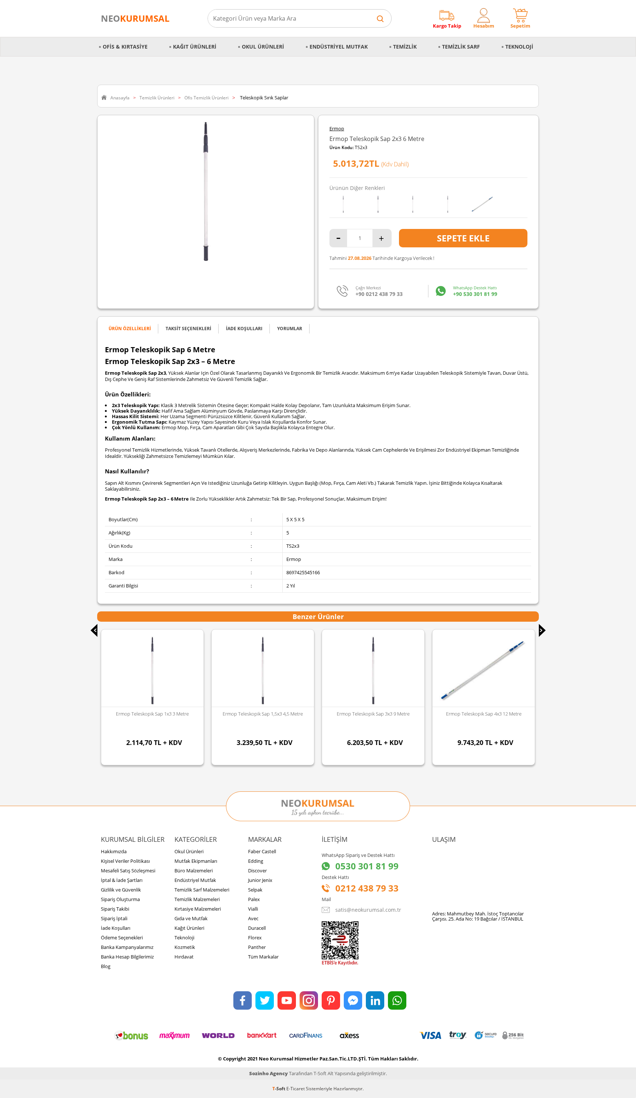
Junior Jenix (260, 880)
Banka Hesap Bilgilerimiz (127, 957)
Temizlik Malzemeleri (197, 899)
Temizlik (405, 46)
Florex (255, 937)
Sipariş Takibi (115, 909)
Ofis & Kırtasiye (125, 46)
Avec (253, 918)
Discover (257, 870)
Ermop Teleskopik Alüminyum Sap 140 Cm (152, 717)
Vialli (253, 909)
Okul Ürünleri (263, 46)
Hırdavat (184, 957)
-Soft (279, 1088)
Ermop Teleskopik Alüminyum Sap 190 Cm (263, 717)
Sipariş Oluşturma (120, 899)
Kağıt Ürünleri (194, 46)
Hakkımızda (114, 851)
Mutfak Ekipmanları (195, 861)
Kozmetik (184, 947)
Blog (105, 966)
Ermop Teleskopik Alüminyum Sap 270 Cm (373, 717)
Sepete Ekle (463, 238)
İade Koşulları (115, 928)
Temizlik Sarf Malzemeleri (201, 890)
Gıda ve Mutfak (191, 918)
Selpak (255, 890)
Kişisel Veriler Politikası (125, 861)
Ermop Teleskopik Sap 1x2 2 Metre (483, 714)
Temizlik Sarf (461, 46)
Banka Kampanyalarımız (127, 947)
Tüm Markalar (263, 957)
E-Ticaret (295, 1088)
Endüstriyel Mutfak (339, 46)
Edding (255, 861)
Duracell (257, 928)
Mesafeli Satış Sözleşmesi (128, 870)
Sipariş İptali (114, 918)
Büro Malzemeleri (193, 870)
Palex (254, 899)
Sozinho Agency (268, 1073)
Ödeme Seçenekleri (122, 937)
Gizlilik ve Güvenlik (121, 890)
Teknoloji (519, 46)
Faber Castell (262, 851)
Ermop (336, 128)
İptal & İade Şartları (121, 880)
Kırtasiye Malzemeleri (197, 909)
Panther (257, 947)
